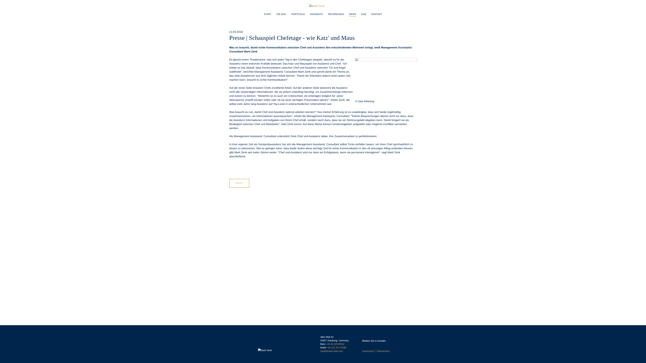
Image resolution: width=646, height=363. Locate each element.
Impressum (368, 351)
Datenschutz (383, 351)
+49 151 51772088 (336, 347)
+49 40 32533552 (335, 344)
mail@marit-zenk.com (331, 351)
